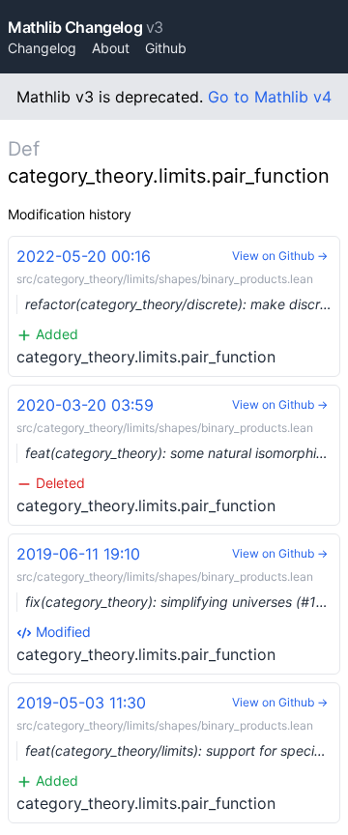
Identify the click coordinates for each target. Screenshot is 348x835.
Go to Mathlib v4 (270, 96)
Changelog (42, 48)
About (111, 48)
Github (166, 48)
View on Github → (280, 255)
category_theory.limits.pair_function (178, 306)
